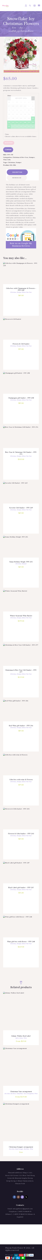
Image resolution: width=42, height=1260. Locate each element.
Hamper (32, 157)
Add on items (19, 1038)
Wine (25, 1038)
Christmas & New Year (20, 157)
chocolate (7, 1093)
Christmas (11, 162)
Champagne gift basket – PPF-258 (21, 398)
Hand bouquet (19, 1149)
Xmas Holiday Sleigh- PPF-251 (21, 562)
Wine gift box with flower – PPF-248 (21, 941)
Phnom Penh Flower (14, 1248)
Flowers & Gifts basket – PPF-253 (21, 834)
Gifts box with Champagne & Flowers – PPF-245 (21, 289)
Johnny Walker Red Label (21, 1036)
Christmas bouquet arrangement (21, 1147)
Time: (7, 134)
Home (14, 28)
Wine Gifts (7, 160)
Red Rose (13, 1093)
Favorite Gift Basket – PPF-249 (21, 508)
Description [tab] (17, 172)
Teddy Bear (20, 1093)
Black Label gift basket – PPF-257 (21, 887)
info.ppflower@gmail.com (23, 1209)
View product (21, 276)
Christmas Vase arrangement (21, 1091)
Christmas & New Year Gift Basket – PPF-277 (21, 671)
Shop (21, 27)
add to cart (21, 282)
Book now (8, 143)
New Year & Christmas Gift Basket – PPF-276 (21, 453)
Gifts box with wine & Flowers (21, 779)
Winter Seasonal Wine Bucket (21, 616)
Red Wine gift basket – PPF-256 (21, 726)
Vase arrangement (29, 1093)
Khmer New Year (27, 292)
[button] (36, 41)
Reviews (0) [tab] (16, 178)
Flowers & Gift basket (21, 344)
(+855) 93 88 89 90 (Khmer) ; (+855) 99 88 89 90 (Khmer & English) (20, 1214)
